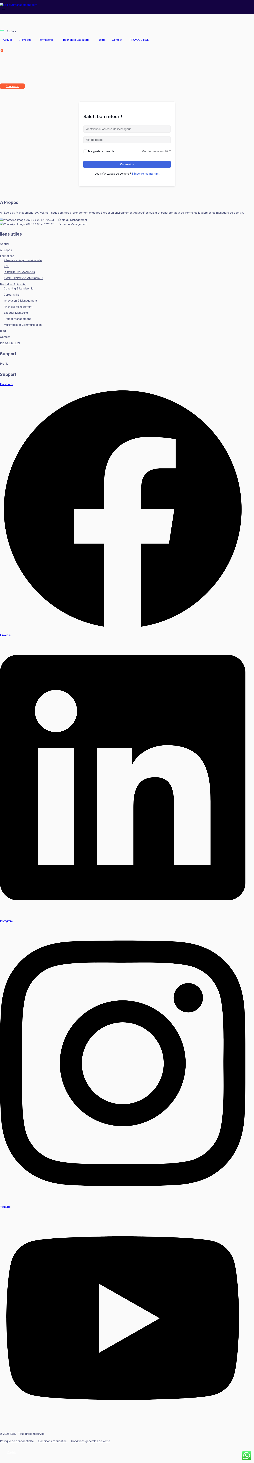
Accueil (7, 39)
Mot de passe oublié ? (156, 151)
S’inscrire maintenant (146, 173)
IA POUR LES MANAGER (19, 272)
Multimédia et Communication (23, 324)
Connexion (12, 86)
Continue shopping (28, 74)
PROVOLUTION (139, 39)
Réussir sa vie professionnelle (23, 260)
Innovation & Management (20, 300)
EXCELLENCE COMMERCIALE (23, 278)
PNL (6, 266)
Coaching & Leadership (18, 288)
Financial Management (18, 306)
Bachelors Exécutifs (76, 39)
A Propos (25, 39)
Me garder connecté (101, 151)
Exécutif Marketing (16, 312)
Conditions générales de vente (90, 1441)
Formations (46, 39)
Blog (102, 39)
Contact (117, 39)
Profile (4, 363)
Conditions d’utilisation (52, 1441)
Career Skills (12, 294)
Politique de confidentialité (17, 1441)
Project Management (17, 319)
